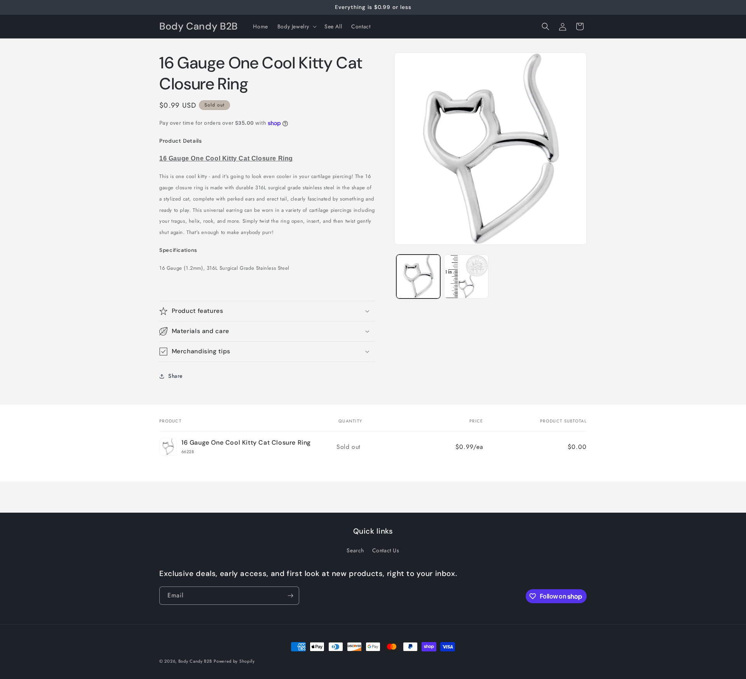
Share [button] (175, 376)
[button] (296, 26)
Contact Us (385, 550)
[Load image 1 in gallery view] (418, 276)
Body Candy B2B (195, 661)
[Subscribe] (290, 595)
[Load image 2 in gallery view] (466, 276)
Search (355, 550)
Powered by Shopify (234, 661)
